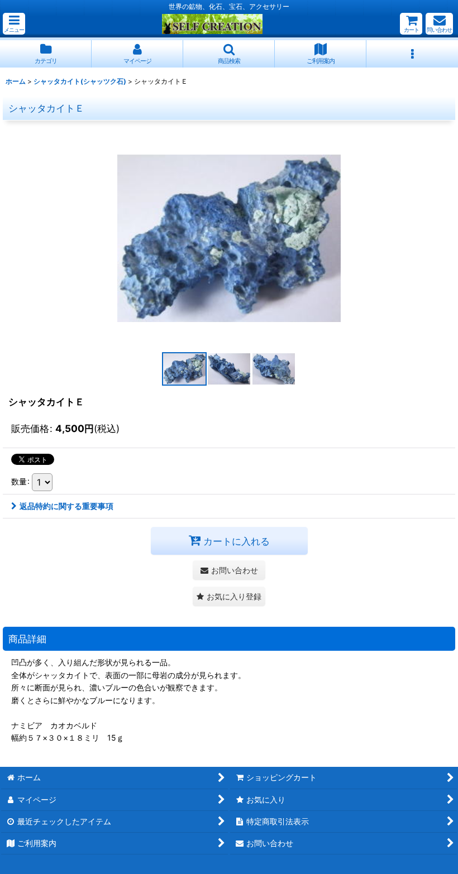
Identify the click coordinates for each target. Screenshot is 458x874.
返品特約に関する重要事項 (66, 506)
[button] (14, 24)
